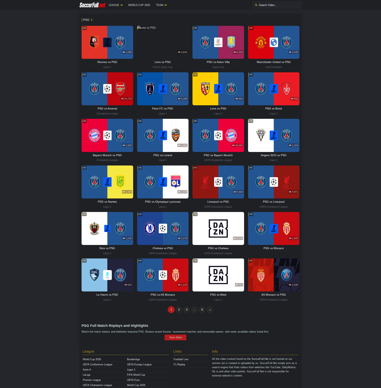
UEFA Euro (133, 379)
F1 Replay (179, 364)
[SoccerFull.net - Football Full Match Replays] (92, 5)
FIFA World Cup (136, 374)
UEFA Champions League (97, 385)
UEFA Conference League (97, 364)
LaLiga (86, 374)
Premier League (92, 379)
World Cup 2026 (139, 5)
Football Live (181, 359)
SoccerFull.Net (259, 358)
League (114, 5)
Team (159, 5)
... (194, 309)
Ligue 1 (131, 369)
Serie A (87, 369)
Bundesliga (133, 359)
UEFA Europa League (139, 364)
